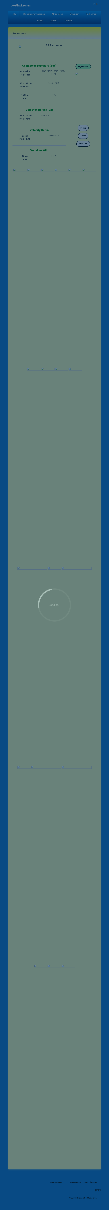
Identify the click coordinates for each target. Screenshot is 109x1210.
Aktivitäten (57, 14)
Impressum (55, 1182)
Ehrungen (74, 14)
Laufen (53, 20)
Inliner (40, 20)
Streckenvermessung (34, 14)
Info (14, 14)
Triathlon (67, 20)
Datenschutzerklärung (83, 1182)
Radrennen (91, 14)
